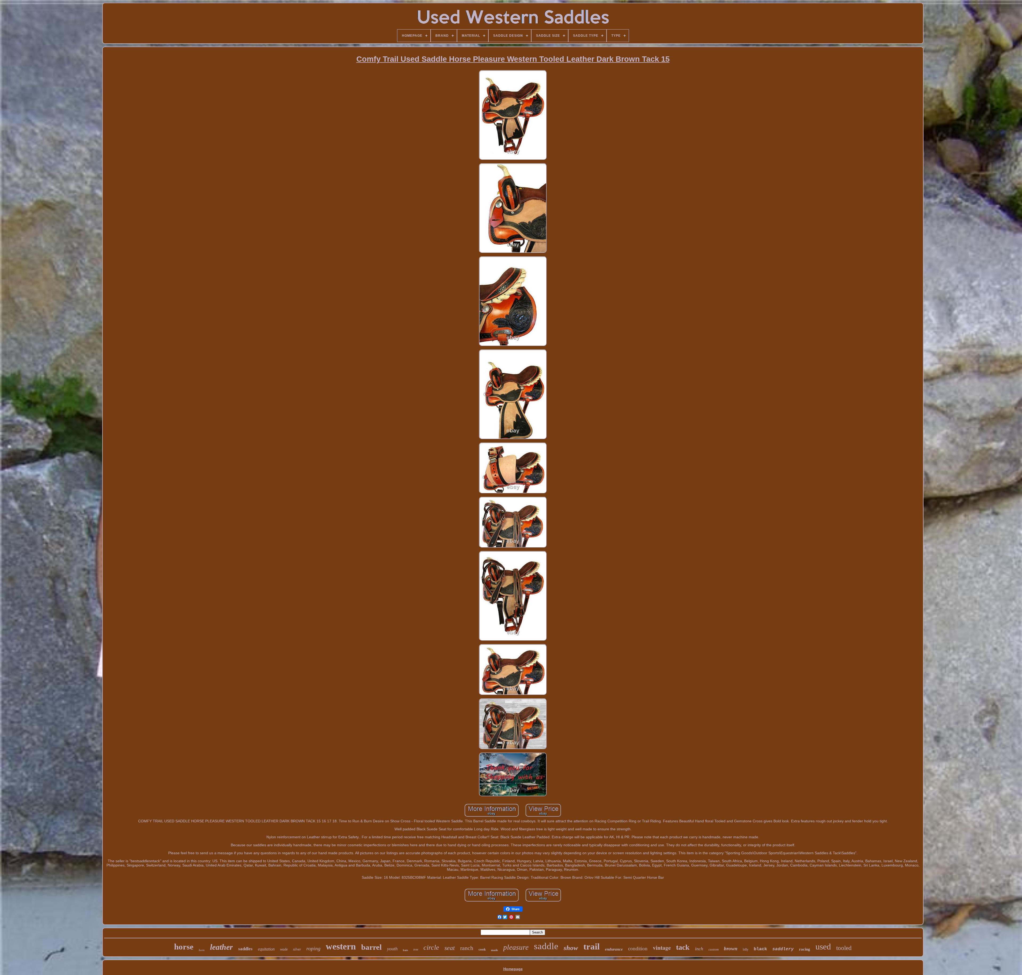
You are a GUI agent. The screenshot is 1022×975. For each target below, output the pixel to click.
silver (297, 949)
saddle (546, 946)
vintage (662, 948)
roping (313, 948)
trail (591, 946)
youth (392, 948)
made (494, 950)
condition (638, 948)
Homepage (513, 969)
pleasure (516, 947)
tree (415, 949)
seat (449, 947)
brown (730, 948)
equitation (266, 949)
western (341, 946)
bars (405, 950)
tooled (844, 948)
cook (482, 949)
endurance (614, 949)
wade (284, 949)
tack (683, 947)
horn (202, 950)
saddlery (783, 949)
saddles (245, 948)
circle (431, 947)
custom (713, 949)
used (823, 946)
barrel (371, 947)
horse (183, 946)
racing (804, 949)
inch (699, 948)
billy (745, 949)
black (760, 949)
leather (221, 947)
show (571, 947)
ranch (466, 948)
